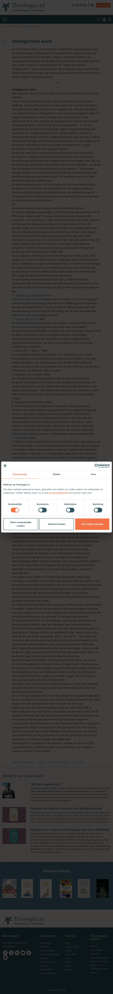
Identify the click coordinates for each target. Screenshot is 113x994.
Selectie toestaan (56, 524)
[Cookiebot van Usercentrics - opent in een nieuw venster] (97, 466)
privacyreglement (58, 493)
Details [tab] (56, 474)
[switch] (42, 510)
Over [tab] (93, 474)
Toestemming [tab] (20, 474)
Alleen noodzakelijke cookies (20, 524)
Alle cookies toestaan (92, 524)
